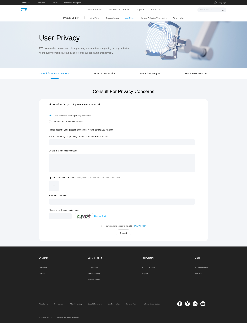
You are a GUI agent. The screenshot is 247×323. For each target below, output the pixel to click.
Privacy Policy (178, 18)
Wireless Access (201, 267)
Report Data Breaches (196, 73)
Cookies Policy (114, 304)
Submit (123, 233)
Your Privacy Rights (150, 73)
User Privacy (130, 18)
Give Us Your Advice (104, 73)
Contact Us (58, 304)
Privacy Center (94, 280)
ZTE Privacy (95, 18)
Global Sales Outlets (152, 304)
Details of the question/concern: (63, 151)
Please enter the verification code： (65, 210)
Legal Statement (95, 304)
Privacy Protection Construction (154, 18)
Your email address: (58, 196)
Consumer (41, 3)
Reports (145, 273)
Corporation (25, 3)
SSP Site (198, 273)
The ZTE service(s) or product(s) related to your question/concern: (78, 136)
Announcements (148, 267)
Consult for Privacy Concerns (54, 73)
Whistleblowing (94, 273)
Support (140, 9)
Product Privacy (112, 18)
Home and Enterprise (72, 3)
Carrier (55, 3)
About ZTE (43, 304)
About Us (156, 9)
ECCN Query (93, 267)
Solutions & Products (119, 9)
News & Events (94, 9)
